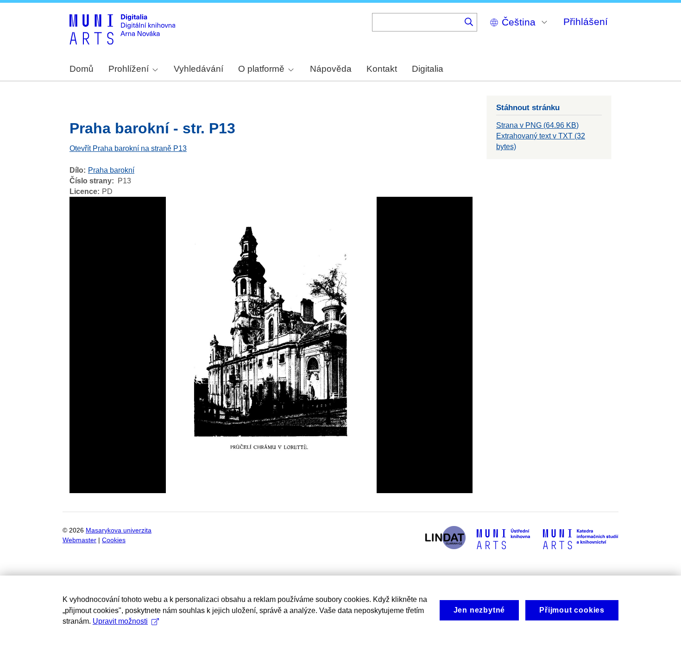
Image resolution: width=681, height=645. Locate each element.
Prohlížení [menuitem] (128, 68)
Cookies (114, 540)
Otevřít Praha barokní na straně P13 (128, 148)
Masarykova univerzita (118, 530)
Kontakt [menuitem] (381, 68)
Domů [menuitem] (81, 68)
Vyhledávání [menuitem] (198, 68)
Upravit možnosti (120, 621)
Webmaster (79, 540)
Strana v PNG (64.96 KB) (537, 125)
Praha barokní (111, 170)
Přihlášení (585, 21)
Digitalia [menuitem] (427, 68)
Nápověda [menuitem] (331, 68)
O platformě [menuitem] (261, 68)
